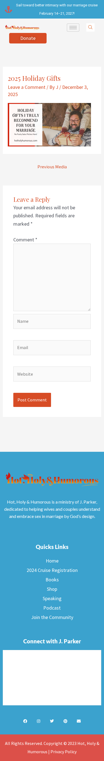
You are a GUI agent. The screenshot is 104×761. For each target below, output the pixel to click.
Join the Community (52, 617)
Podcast (52, 608)
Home (52, 561)
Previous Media (52, 166)
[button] (90, 27)
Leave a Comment (26, 87)
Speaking (52, 598)
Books (52, 579)
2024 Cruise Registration (52, 570)
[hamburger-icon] (73, 28)
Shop (52, 589)
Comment (25, 239)
